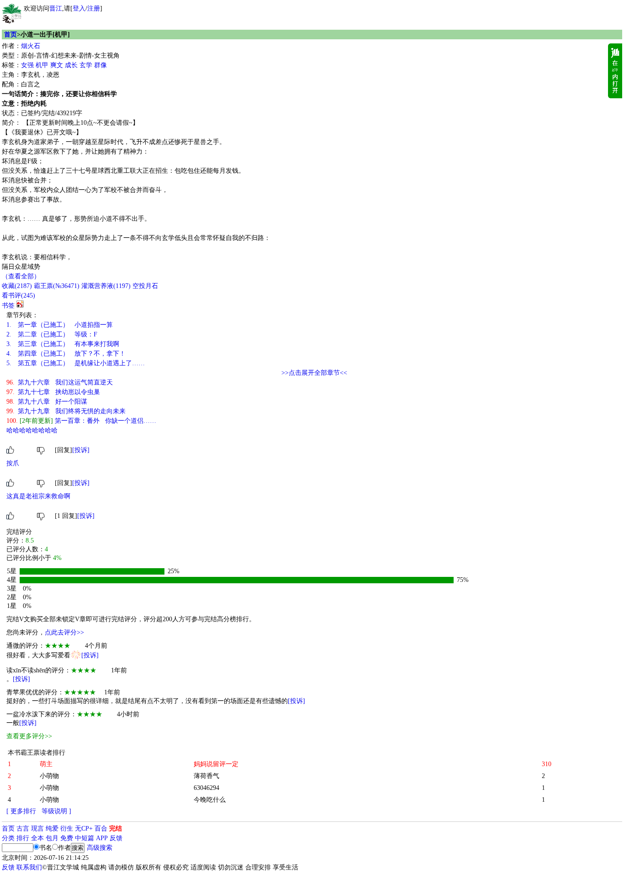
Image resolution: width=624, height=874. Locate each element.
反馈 (116, 838)
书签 (8, 305)
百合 (101, 828)
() (17, 285)
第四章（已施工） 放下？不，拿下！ (66, 353)
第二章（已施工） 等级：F (51, 334)
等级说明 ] (56, 811)
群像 (100, 65)
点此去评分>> (64, 632)
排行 (22, 838)
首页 (10, 34)
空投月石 (145, 285)
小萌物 (49, 776)
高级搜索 (99, 847)
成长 (71, 65)
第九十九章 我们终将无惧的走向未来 (66, 411)
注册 (93, 8)
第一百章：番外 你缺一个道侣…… (81, 420)
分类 (8, 838)
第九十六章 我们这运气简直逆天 (59, 382)
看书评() (18, 295)
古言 (22, 828)
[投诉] (81, 450)
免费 (66, 838)
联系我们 (29, 867)
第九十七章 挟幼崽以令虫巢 (53, 392)
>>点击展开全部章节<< (314, 372)
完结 (115, 828)
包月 (52, 838)
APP (102, 838)
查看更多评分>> (29, 736)
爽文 (56, 65)
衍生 (66, 828)
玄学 (85, 65)
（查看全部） (21, 276)
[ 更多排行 (21, 811)
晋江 (55, 8)
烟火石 (30, 46)
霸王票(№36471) (56, 285)
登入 (79, 8)
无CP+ (84, 828)
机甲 (42, 65)
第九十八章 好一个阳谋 (46, 401)
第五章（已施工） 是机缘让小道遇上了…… (75, 363)
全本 (37, 838)
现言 (37, 828)
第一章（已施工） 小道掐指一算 (59, 324)
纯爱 (52, 828)
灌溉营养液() (106, 285)
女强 (27, 65)
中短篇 (84, 838)
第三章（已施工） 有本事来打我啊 (62, 344)
